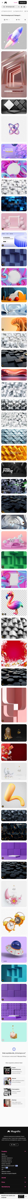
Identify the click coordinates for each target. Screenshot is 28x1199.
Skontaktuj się (6, 1186)
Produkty (4, 1151)
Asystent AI (4, 1156)
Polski (14, 1144)
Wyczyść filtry (21, 1056)
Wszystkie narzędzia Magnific (9, 1173)
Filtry (19, 19)
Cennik (16, 2)
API (2, 1169)
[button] (14, 1144)
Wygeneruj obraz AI (7, 11)
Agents (5, 1167)
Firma (3, 1182)
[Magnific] (14, 1132)
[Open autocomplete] (3, 6)
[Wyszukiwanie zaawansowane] (25, 19)
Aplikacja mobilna (6, 1171)
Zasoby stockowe (6, 1163)
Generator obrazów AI (7, 1158)
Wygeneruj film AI (19, 11)
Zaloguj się (23, 2)
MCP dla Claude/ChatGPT (9, 1165)
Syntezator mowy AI (7, 1162)
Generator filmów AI (7, 1160)
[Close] (26, 1196)
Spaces (3, 1154)
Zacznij (4, 1177)
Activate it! (21, 1196)
